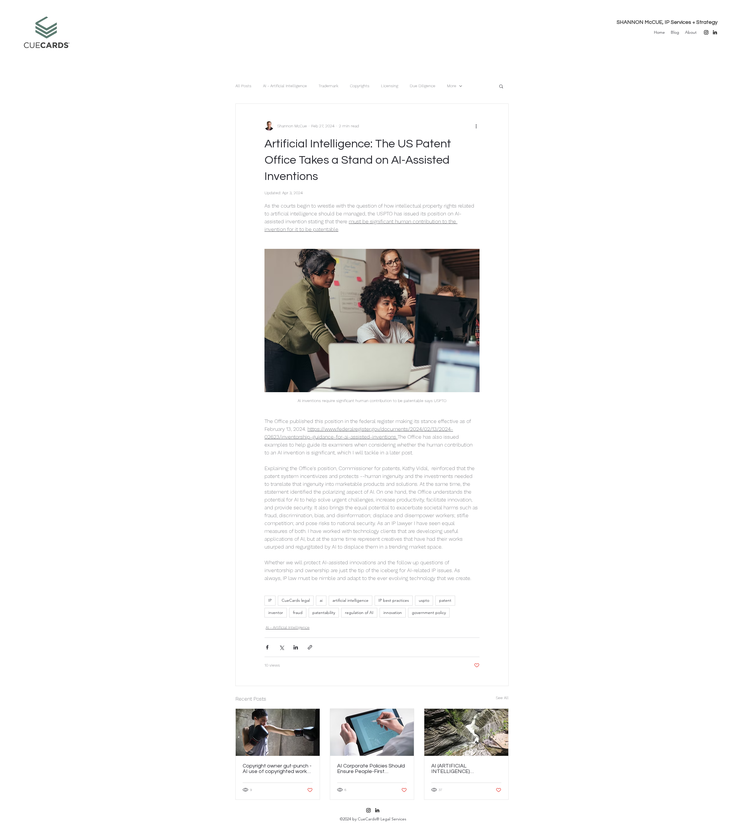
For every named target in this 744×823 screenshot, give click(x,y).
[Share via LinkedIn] (295, 647)
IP (270, 600)
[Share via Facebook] (267, 647)
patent (445, 600)
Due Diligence (422, 85)
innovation (392, 612)
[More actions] (476, 125)
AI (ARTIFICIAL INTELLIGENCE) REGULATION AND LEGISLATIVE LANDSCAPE (463, 768)
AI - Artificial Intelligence (285, 85)
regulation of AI (359, 612)
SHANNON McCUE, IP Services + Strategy (667, 22)
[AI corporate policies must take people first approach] (372, 732)
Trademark (328, 85)
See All (502, 697)
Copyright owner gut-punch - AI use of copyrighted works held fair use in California (277, 768)
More (451, 85)
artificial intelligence (350, 600)
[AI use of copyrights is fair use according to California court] (278, 732)
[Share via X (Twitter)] (281, 647)
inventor (275, 612)
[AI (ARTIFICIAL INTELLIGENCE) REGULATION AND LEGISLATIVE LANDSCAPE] (466, 732)
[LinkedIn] (715, 32)
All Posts (243, 85)
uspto (424, 600)
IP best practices (393, 600)
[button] (501, 86)
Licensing (389, 85)
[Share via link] (310, 647)
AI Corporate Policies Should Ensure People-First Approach (371, 768)
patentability (323, 612)
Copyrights (359, 85)
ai (321, 600)
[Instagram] (706, 32)
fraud (298, 612)
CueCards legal (296, 600)
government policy (429, 612)
